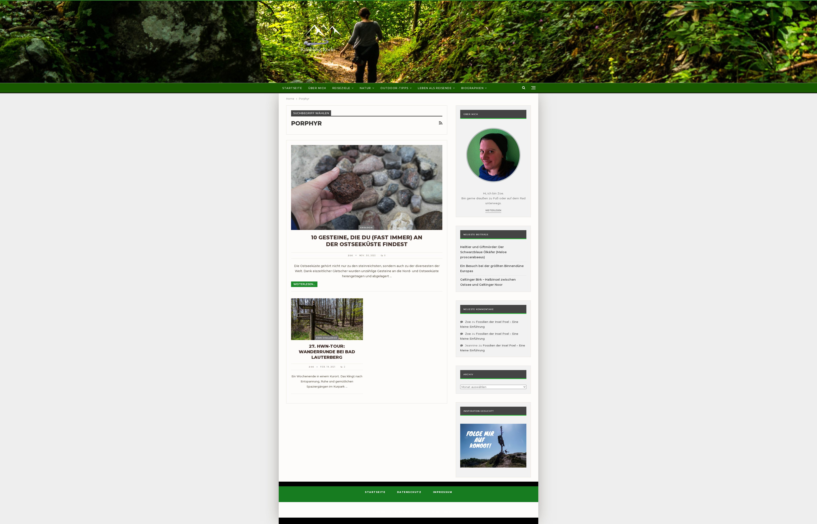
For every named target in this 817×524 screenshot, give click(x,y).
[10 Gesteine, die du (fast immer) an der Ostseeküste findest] (366, 187)
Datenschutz (409, 492)
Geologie (366, 227)
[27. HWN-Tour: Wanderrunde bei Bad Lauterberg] (327, 319)
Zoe (468, 321)
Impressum (442, 492)
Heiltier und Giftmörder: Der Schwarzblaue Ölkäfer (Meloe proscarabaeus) (483, 252)
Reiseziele (341, 88)
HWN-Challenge (326, 338)
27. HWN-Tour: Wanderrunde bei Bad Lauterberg (327, 352)
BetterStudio (444, 512)
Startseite (292, 88)
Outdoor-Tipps (394, 88)
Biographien (472, 88)
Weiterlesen (493, 210)
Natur (365, 88)
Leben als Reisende (435, 88)
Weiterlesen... (304, 284)
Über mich (317, 88)
